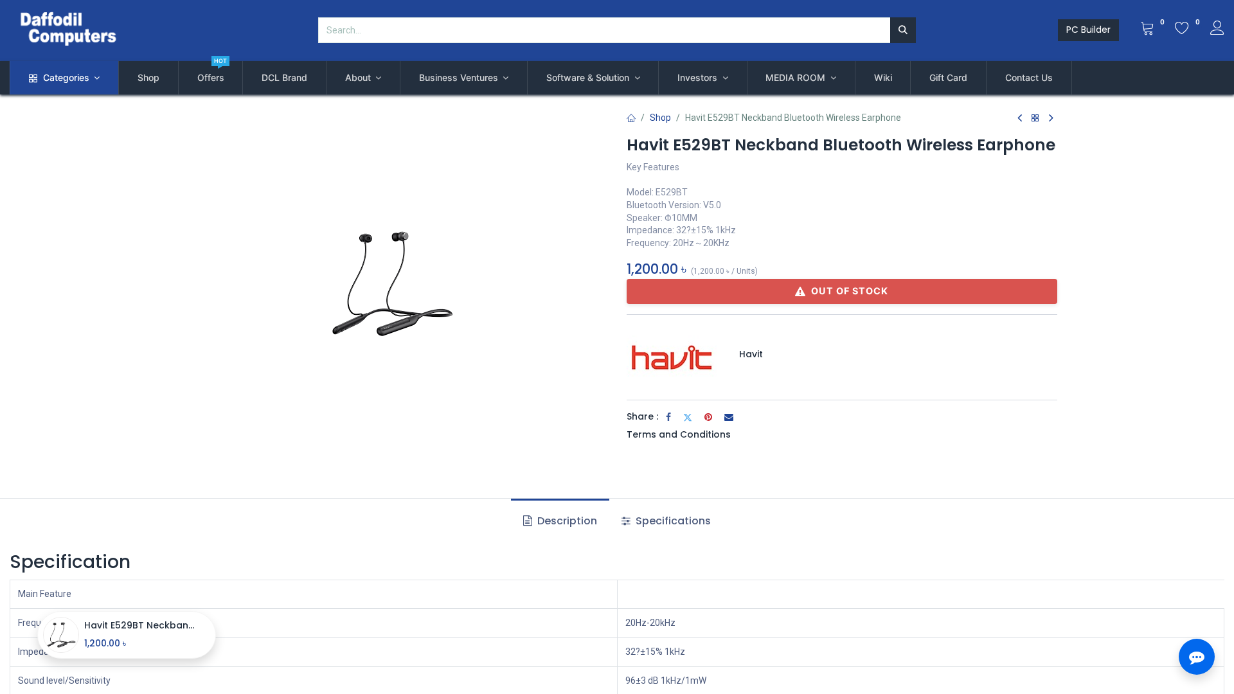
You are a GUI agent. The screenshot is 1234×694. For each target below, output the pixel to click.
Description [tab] (566, 520)
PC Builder (1088, 29)
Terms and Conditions (679, 434)
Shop (660, 117)
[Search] (903, 30)
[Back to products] (1035, 118)
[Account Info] (1217, 29)
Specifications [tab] (672, 520)
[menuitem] (148, 77)
